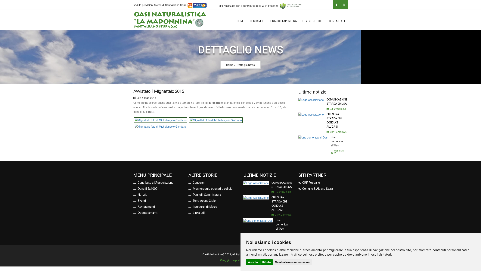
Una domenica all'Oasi (337, 141)
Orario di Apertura (283, 21)
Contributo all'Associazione (155, 182)
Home (240, 21)
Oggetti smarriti (148, 213)
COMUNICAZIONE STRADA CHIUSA (337, 101)
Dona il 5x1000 (147, 188)
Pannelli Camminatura (207, 194)
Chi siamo (256, 21)
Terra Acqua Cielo (204, 200)
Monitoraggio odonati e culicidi (213, 188)
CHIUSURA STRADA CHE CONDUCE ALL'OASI (335, 120)
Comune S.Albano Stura (317, 188)
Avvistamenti (146, 207)
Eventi (142, 200)
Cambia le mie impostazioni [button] (292, 262)
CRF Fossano (311, 182)
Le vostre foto (313, 21)
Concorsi (198, 182)
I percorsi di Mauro (205, 207)
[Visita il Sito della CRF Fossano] (291, 6)
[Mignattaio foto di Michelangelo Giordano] (161, 120)
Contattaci (337, 21)
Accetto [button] (253, 262)
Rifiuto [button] (266, 262)
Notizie (142, 194)
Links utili (199, 213)
